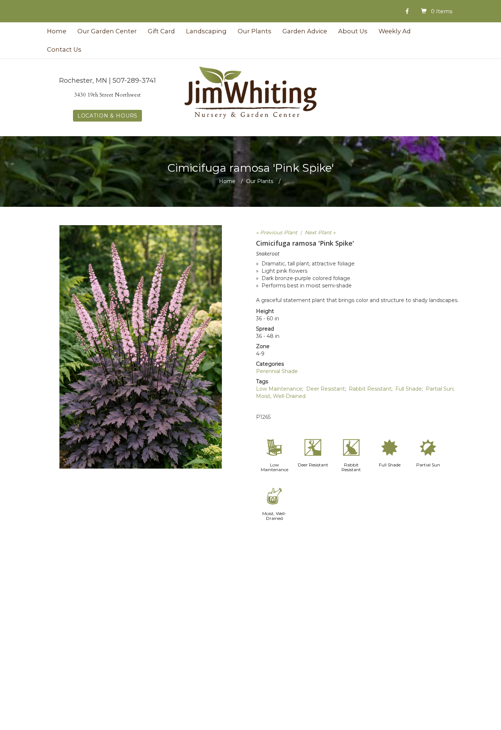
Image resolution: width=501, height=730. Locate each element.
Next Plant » (320, 232)
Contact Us (64, 49)
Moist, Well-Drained (281, 396)
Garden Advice (304, 31)
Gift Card (161, 31)
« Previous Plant (276, 232)
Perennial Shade (277, 371)
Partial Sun (439, 389)
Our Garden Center (107, 31)
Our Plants (254, 31)
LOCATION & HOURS (107, 115)
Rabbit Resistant (370, 389)
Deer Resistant (325, 389)
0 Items (441, 11)
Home (56, 31)
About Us (352, 31)
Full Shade (408, 389)
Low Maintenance (279, 389)
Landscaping (206, 31)
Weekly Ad (395, 31)
